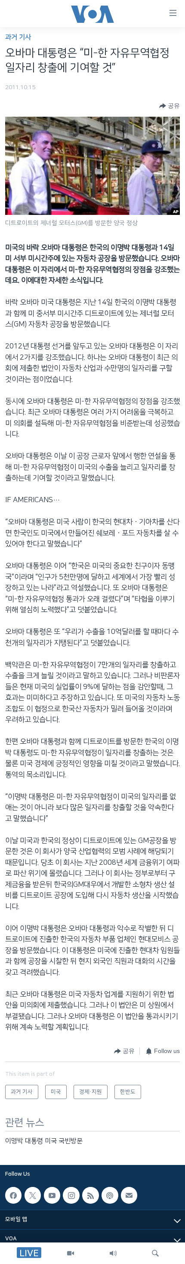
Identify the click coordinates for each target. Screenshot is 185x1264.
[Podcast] (110, 1195)
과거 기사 (18, 37)
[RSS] (90, 1195)
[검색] (155, 1253)
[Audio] (113, 1253)
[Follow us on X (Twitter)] (33, 1195)
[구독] (129, 1195)
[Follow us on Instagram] (71, 1195)
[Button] (169, 106)
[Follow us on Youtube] (52, 1195)
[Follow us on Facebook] (13, 1195)
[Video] (70, 1253)
